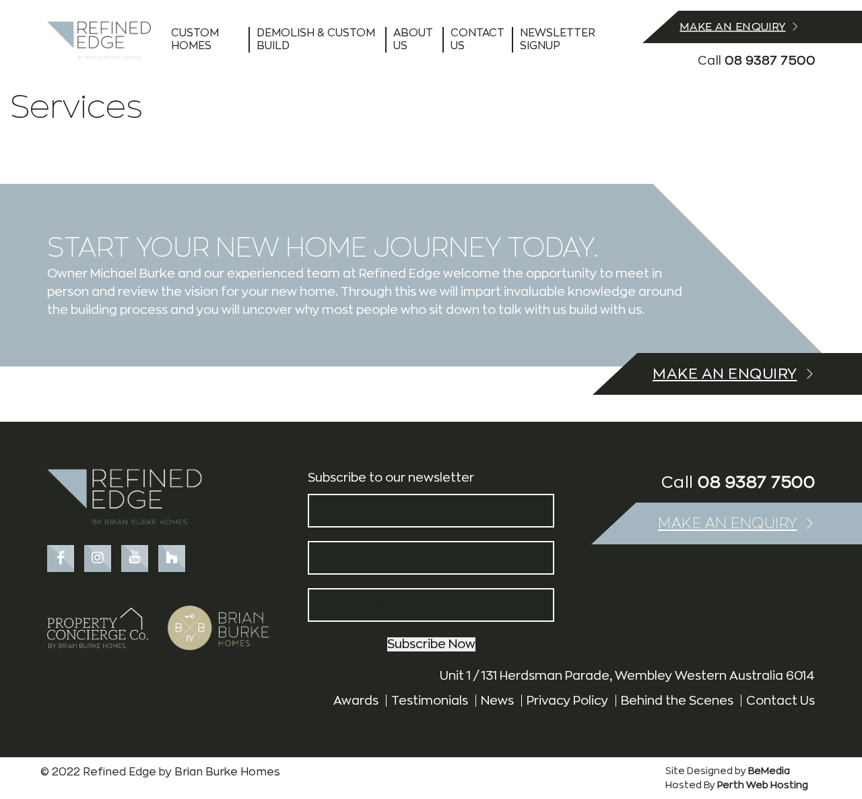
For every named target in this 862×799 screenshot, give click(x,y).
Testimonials (429, 701)
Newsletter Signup (557, 39)
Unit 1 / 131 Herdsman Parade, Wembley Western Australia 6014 (627, 676)
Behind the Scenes (677, 701)
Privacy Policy (567, 701)
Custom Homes (195, 39)
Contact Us (477, 39)
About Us (413, 39)
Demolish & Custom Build (316, 39)
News (497, 701)
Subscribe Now (431, 644)
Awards (355, 701)
